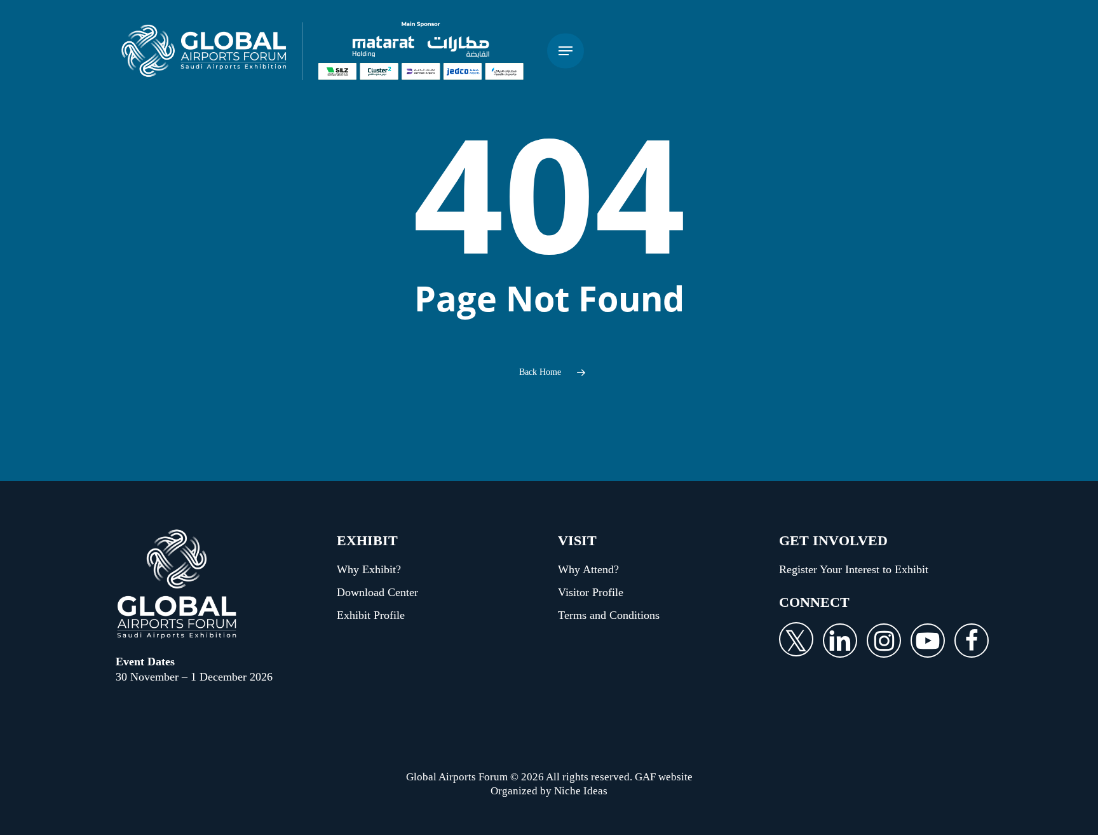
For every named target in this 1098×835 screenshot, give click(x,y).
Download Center (377, 592)
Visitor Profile (590, 592)
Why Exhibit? (369, 569)
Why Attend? (588, 569)
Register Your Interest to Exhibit (853, 569)
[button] (565, 51)
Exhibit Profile (371, 615)
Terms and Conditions (609, 615)
